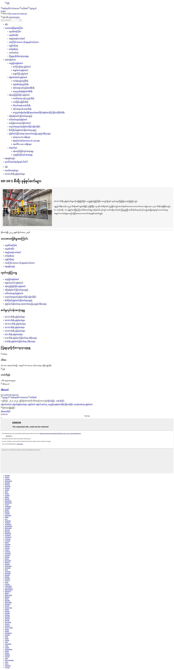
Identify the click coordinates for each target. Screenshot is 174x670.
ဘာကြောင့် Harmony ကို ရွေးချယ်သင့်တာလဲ (24, 42)
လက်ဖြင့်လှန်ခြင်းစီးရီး (20, 102)
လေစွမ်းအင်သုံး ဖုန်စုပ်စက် (83, 404)
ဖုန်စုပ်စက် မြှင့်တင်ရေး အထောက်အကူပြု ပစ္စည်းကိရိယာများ (30, 133)
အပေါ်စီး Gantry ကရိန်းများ (22, 144)
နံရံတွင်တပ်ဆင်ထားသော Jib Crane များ (26, 140)
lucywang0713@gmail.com (18, 13)
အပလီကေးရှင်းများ (11, 170)
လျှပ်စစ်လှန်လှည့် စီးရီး (21, 84)
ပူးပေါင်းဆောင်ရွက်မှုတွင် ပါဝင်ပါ (16, 162)
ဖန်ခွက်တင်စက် (6, 404)
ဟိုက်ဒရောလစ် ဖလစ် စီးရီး (22, 109)
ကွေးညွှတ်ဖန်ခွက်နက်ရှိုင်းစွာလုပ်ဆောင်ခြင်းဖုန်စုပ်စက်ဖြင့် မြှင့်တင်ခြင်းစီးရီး (39, 112)
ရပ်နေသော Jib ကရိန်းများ (21, 137)
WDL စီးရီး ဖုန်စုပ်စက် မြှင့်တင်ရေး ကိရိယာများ (21, 338)
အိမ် (6, 24)
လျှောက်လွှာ (13, 147)
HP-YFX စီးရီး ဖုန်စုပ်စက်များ (15, 317)
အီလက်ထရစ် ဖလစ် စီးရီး (22, 105)
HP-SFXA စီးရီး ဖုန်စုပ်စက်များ (15, 324)
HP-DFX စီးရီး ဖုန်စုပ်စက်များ (15, 174)
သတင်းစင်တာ (14, 52)
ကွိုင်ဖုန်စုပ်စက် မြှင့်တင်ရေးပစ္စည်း (20, 116)
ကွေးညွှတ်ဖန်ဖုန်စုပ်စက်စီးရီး (23, 91)
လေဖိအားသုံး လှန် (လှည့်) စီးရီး (23, 98)
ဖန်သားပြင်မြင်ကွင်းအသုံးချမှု (23, 151)
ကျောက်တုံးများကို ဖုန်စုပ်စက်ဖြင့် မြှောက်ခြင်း (24, 126)
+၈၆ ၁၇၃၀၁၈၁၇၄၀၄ (12, 17)
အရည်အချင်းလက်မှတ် (17, 38)
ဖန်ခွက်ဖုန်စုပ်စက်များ (19, 404)
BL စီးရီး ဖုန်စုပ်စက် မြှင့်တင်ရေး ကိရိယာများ (20, 341)
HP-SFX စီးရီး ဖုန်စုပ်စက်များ (15, 327)
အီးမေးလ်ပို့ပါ (5, 411)
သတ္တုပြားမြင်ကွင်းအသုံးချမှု (22, 155)
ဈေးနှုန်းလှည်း (10, 158)
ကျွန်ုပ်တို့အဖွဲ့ (13, 45)
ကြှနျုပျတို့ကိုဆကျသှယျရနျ (19, 56)
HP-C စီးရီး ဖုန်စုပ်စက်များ (14, 334)
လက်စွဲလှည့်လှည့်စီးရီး (20, 81)
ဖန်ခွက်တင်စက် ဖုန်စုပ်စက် (18, 77)
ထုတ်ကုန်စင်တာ (10, 59)
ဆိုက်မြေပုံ (51, 401)
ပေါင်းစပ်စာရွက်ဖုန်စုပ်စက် (18, 119)
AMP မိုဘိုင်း (60, 401)
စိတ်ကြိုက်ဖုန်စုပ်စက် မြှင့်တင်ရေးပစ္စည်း (22, 130)
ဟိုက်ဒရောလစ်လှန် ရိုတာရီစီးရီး (24, 88)
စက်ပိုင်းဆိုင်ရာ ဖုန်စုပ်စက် (22, 66)
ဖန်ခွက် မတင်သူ (41, 404)
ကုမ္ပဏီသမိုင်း (13, 35)
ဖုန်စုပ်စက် (31, 404)
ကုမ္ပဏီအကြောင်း (15, 31)
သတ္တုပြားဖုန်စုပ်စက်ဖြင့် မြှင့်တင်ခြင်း (60, 404)
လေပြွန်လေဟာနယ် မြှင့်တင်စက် (20, 123)
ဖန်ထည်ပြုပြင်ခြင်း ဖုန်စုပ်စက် (19, 95)
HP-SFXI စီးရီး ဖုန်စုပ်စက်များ (15, 331)
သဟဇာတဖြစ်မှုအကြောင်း (14, 28)
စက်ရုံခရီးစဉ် (13, 49)
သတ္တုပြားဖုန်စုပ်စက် (16, 63)
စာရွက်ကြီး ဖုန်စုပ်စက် (20, 74)
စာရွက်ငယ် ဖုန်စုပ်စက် (20, 70)
